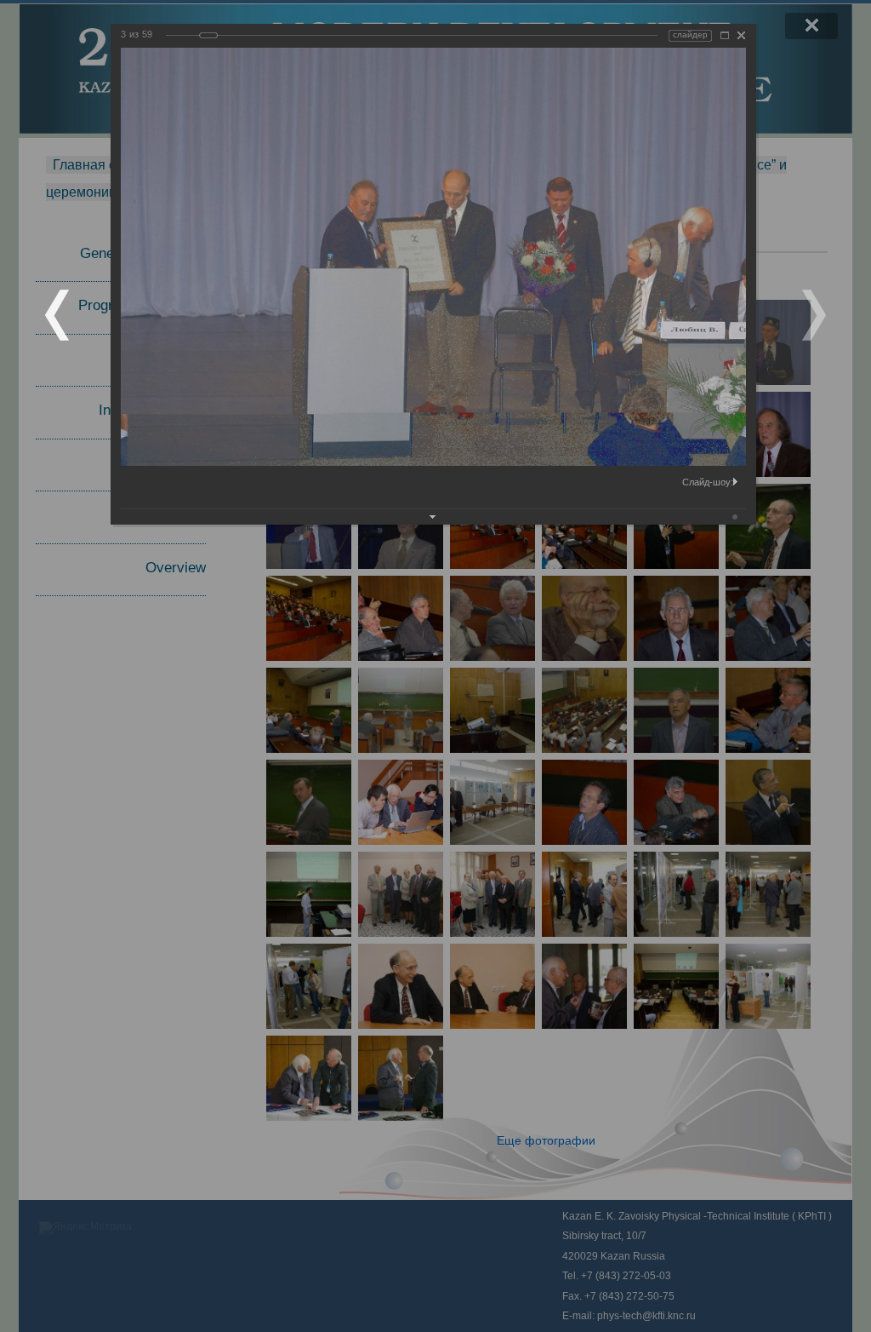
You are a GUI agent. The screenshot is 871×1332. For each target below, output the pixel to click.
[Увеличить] (724, 35)
